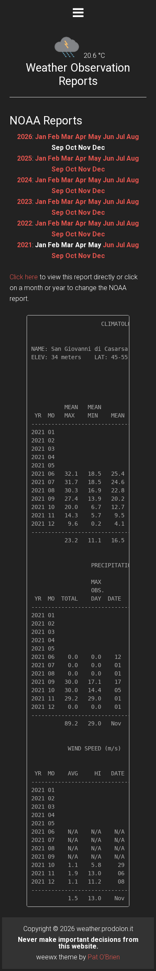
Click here (24, 277)
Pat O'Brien (104, 957)
